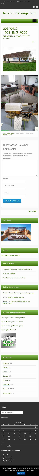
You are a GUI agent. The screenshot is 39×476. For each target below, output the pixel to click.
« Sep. (9, 445)
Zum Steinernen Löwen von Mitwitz (14, 278)
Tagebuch (6, 389)
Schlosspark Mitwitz (9, 273)
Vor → (34, 41)
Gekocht (5, 367)
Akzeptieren (21, 473)
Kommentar (6, 158)
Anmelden (6, 455)
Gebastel (6, 363)
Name (5, 178)
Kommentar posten (8, 133)
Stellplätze (6, 384)
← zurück (6, 38)
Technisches (7, 393)
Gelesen (5, 372)
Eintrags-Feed (7, 457)
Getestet (5, 376)
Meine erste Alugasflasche (16, 297)
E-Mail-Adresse (8, 186)
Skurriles (5, 380)
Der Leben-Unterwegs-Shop (10, 255)
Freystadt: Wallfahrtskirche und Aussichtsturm (17, 269)
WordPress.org (7, 461)
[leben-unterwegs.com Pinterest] (34, 7)
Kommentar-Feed (8, 459)
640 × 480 (26, 35)
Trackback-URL (7, 134)
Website (5, 193)
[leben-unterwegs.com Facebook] (37, 7)
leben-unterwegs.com (19, 13)
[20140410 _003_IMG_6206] (19, 59)
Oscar (5, 293)
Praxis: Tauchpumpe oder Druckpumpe (21, 293)
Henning (5, 301)
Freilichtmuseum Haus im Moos (12, 36)
